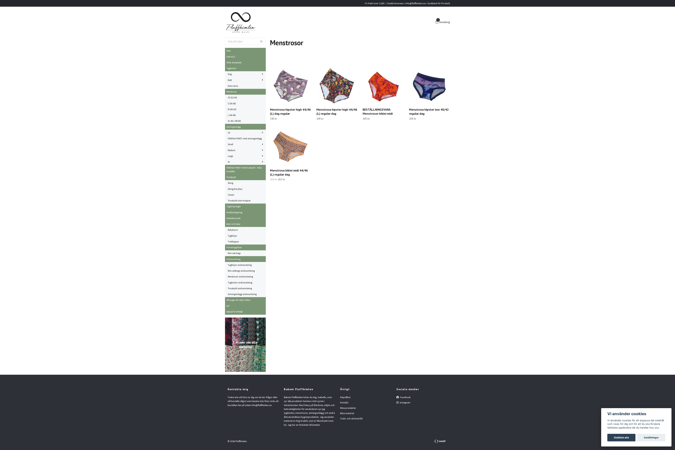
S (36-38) (232, 103)
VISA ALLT (230, 56)
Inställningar (651, 437)
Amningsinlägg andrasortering (242, 294)
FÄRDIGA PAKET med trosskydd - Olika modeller (244, 169)
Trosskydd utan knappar (239, 200)
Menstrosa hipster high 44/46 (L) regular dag (336, 111)
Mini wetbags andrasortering (241, 270)
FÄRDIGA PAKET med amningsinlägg (245, 138)
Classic (231, 194)
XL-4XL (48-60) (234, 120)
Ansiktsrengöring (234, 212)
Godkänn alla (621, 437)
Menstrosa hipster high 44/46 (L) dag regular (290, 111)
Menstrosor (231, 91)
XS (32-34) (232, 97)
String (230, 183)
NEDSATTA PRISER (234, 311)
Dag (230, 74)
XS (229, 132)
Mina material (347, 413)
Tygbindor (231, 68)
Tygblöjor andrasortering (240, 265)
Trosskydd (231, 177)
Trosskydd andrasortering (240, 288)
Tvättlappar (233, 241)
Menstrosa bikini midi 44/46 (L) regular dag (289, 172)
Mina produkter (348, 408)
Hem (228, 50)
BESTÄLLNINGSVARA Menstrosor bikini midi (378, 111)
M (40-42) (232, 109)
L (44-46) (232, 115)
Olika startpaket (233, 62)
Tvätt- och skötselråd (351, 418)
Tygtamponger (233, 206)
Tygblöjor (232, 235)
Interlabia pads (233, 218)
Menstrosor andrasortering (240, 276)
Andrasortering (233, 259)
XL (229, 161)
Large (230, 156)
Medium (231, 150)
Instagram (404, 402)
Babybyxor (233, 229)
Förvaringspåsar (234, 247)
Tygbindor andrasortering (240, 282)
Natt (230, 80)
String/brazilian (235, 189)
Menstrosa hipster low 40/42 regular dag (429, 111)
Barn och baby (233, 224)
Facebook (405, 397)
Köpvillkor (345, 397)
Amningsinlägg (233, 126)
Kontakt (344, 402)
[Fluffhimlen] (240, 22)
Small (230, 144)
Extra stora (233, 85)
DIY (227, 306)
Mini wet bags (234, 253)
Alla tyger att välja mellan (238, 300)
